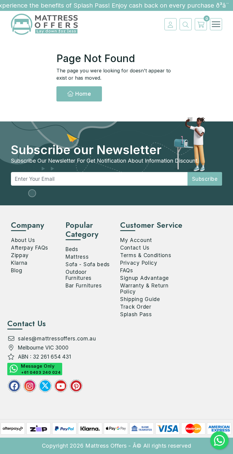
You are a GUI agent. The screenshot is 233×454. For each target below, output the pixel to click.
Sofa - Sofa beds (88, 264)
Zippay (20, 255)
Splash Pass (136, 314)
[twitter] (45, 385)
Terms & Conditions (145, 255)
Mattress (77, 257)
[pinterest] (76, 385)
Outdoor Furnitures (79, 275)
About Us (23, 240)
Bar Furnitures (84, 286)
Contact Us (135, 248)
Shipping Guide (140, 299)
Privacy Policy (138, 263)
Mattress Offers (106, 445)
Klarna (19, 263)
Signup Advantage (144, 278)
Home (82, 94)
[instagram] (29, 385)
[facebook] (14, 385)
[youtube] (60, 385)
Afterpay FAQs (29, 248)
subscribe (205, 179)
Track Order (135, 307)
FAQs (126, 270)
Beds (72, 249)
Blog (16, 270)
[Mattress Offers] (44, 24)
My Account (136, 240)
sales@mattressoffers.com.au (57, 339)
